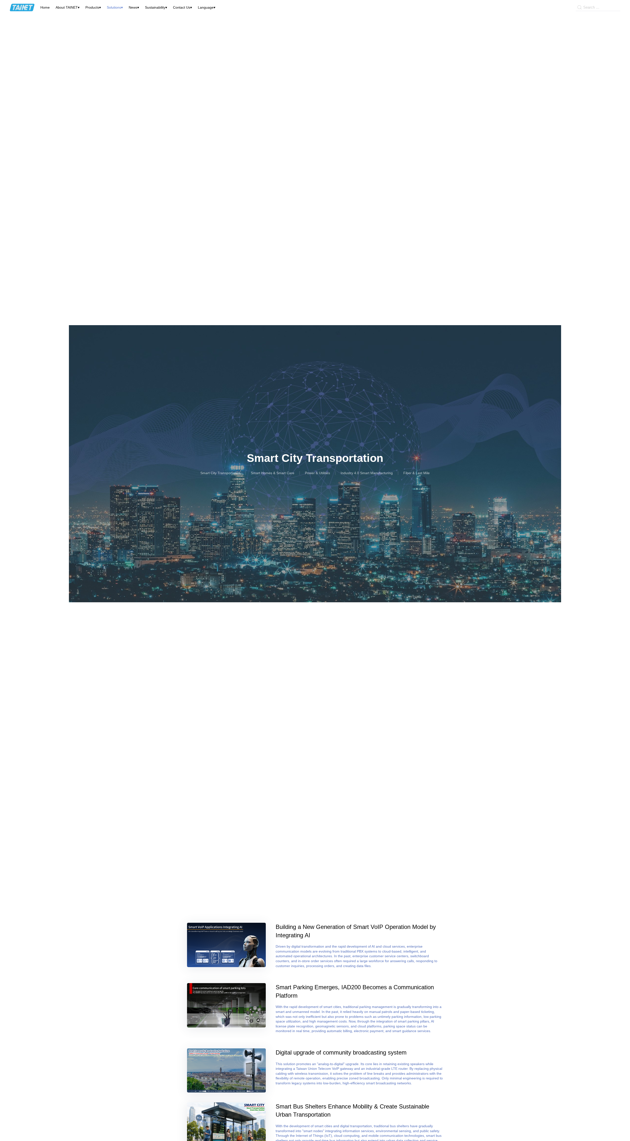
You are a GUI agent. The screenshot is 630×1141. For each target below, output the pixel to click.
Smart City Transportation (220, 473)
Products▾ (93, 7)
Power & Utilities (317, 473)
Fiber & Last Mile (416, 473)
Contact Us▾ (182, 7)
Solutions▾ (115, 7)
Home (45, 7)
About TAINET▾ (67, 7)
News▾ (134, 7)
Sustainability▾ (156, 7)
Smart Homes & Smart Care (272, 473)
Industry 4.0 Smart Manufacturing (367, 473)
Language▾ (206, 7)
